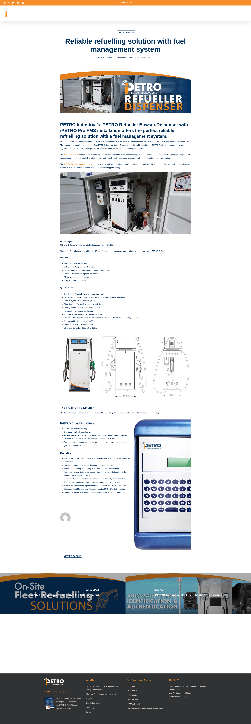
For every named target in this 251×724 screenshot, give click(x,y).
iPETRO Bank (132, 686)
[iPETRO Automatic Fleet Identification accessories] (188, 593)
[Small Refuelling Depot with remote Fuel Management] (63, 593)
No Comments (144, 58)
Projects (89, 699)
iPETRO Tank (132, 700)
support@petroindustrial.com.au (182, 696)
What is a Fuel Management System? (101, 694)
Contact (89, 712)
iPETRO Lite (132, 695)
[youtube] (18, 3)
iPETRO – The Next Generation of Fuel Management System (102, 688)
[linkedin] (13, 3)
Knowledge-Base (93, 703)
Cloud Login (91, 707)
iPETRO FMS (106, 58)
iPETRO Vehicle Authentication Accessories (145, 709)
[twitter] (5, 3)
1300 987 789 (125, 3)
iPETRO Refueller (126, 32)
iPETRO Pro (132, 691)
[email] (23, 3)
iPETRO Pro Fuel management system (80, 164)
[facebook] (9, 3)
